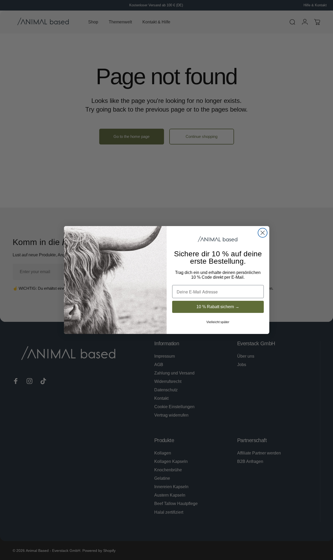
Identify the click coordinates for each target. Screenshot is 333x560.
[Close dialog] (262, 232)
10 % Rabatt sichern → (217, 306)
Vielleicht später (217, 322)
